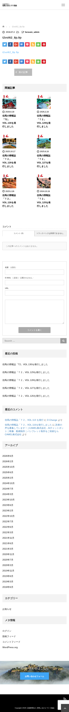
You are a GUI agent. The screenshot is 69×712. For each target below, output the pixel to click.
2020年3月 (7, 565)
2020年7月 (7, 559)
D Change (52, 420)
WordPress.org (10, 647)
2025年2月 (7, 477)
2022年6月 (7, 527)
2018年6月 (7, 587)
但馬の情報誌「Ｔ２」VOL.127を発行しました (26, 388)
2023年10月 (8, 499)
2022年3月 (7, 532)
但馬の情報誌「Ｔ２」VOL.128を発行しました (26, 380)
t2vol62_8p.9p (10, 52)
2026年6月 (7, 456)
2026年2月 (7, 461)
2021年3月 (7, 548)
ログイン (6, 631)
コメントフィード (11, 642)
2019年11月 (8, 570)
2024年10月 (8, 483)
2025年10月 (8, 467)
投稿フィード (9, 636)
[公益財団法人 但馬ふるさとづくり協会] (9, 5)
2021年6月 (7, 543)
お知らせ (6, 609)
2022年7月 (7, 521)
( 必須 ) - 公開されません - (19, 278)
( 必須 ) (10, 267)
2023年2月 (7, 510)
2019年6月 (7, 576)
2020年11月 (8, 554)
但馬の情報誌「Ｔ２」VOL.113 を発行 (24, 420)
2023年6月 (7, 505)
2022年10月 (8, 516)
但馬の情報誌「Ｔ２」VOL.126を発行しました (26, 396)
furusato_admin (32, 32)
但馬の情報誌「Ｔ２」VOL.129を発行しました (26, 372)
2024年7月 (7, 488)
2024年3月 (7, 494)
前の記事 (23, 72)
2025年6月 (7, 472)
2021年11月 (8, 538)
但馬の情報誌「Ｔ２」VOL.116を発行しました (28, 424)
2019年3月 (7, 581)
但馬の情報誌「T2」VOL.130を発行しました (25, 364)
